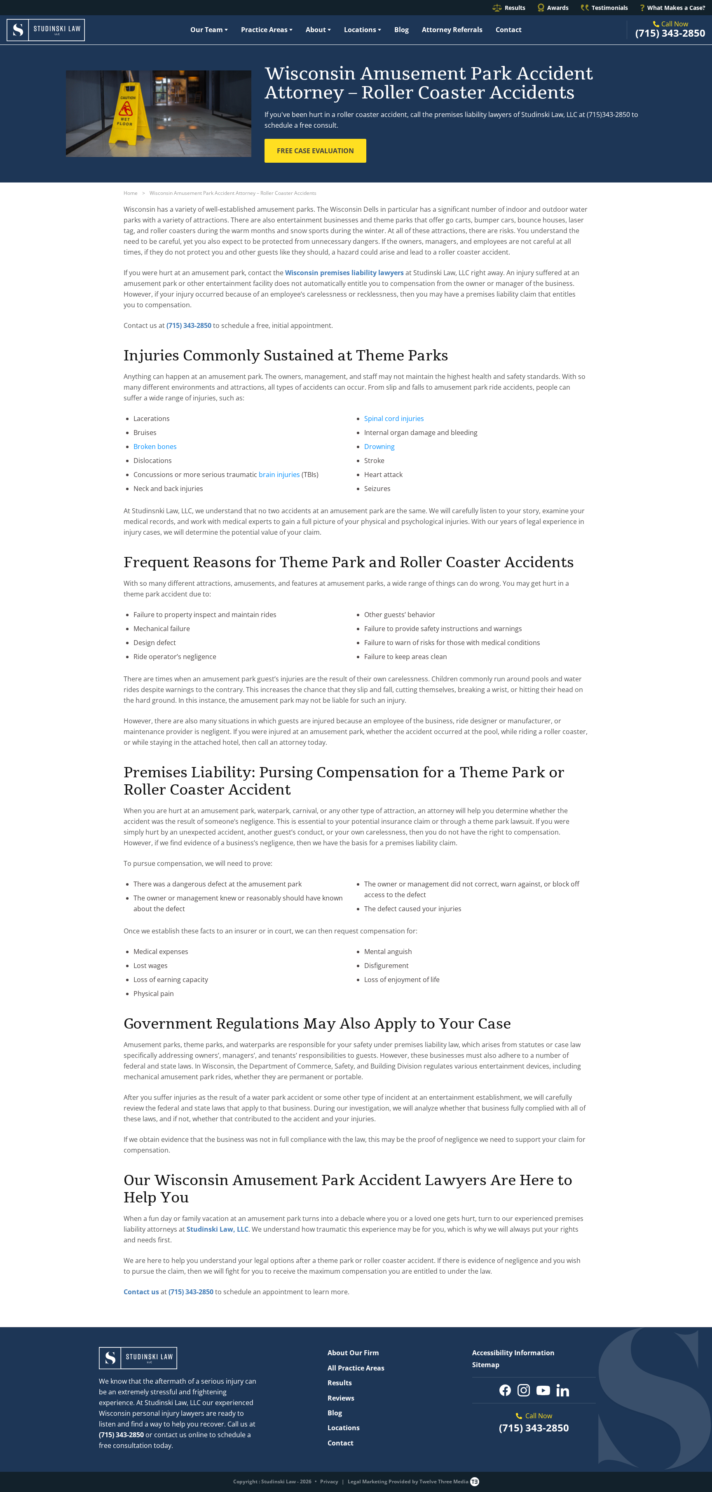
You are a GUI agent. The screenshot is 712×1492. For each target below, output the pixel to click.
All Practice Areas (356, 1368)
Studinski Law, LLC (217, 1229)
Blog (401, 29)
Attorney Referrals (452, 29)
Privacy (329, 1481)
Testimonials (610, 8)
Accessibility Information (513, 1352)
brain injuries (279, 474)
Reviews (341, 1398)
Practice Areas (264, 29)
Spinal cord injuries (394, 418)
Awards (558, 8)
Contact (509, 29)
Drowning (379, 446)
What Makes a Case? (676, 8)
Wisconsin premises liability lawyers (344, 272)
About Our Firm (353, 1352)
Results (515, 8)
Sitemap (485, 1364)
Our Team (206, 29)
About (316, 29)
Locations (360, 29)
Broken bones (155, 446)
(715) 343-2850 (670, 33)
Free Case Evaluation (315, 150)
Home (131, 192)
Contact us (141, 1291)
